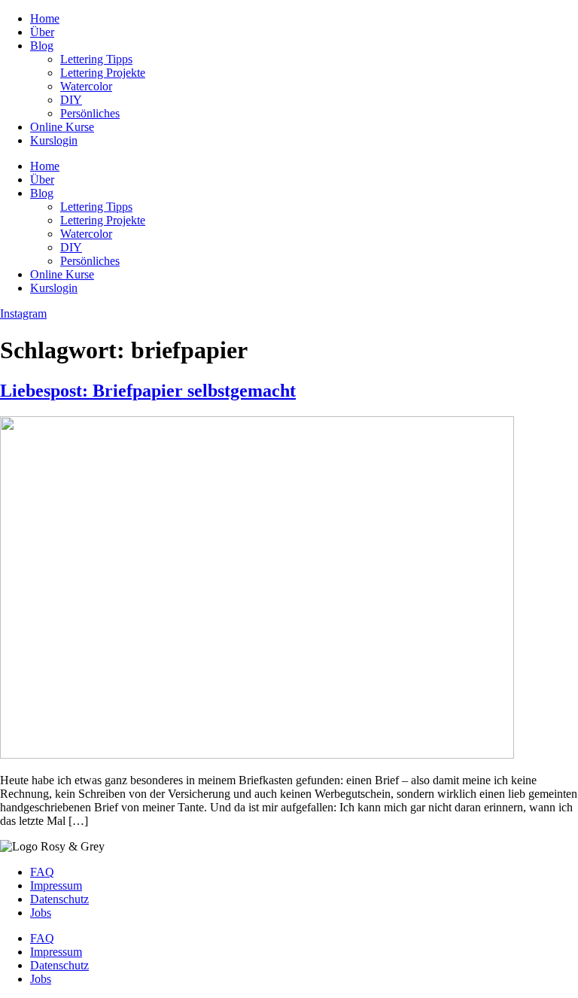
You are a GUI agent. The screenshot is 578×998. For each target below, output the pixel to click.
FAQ (42, 872)
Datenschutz (59, 899)
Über (42, 32)
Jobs (40, 912)
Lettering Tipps (96, 59)
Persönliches (90, 113)
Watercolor (86, 86)
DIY (71, 99)
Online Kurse (62, 126)
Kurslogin (54, 140)
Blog (41, 45)
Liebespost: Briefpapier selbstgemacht (148, 390)
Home (44, 18)
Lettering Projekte (102, 72)
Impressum (56, 885)
